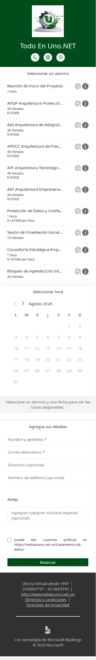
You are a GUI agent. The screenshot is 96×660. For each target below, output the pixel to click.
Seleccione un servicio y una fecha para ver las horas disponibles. (48, 404)
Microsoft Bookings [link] (65, 639)
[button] (15, 303)
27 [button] (47, 370)
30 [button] (79, 370)
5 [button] (37, 337)
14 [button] (58, 348)
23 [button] (79, 359)
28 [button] (58, 370)
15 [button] (69, 348)
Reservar (48, 562)
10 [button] (16, 348)
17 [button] (16, 359)
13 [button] (47, 348)
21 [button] (58, 359)
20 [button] (47, 359)
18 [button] (26, 359)
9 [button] (80, 337)
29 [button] (69, 370)
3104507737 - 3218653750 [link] (46, 588)
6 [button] (48, 337)
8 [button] (69, 337)
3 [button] (16, 337)
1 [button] (69, 326)
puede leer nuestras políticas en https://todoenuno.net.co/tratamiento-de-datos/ (51, 544)
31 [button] (16, 381)
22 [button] (69, 359)
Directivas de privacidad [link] (47, 604)
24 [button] (16, 370)
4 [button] (27, 337)
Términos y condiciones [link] (45, 599)
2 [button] (80, 326)
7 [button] (58, 337)
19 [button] (37, 359)
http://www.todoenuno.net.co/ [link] (48, 594)
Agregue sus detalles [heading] (48, 426)
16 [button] (79, 348)
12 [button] (37, 348)
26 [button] (37, 370)
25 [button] (26, 370)
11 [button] (26, 348)
